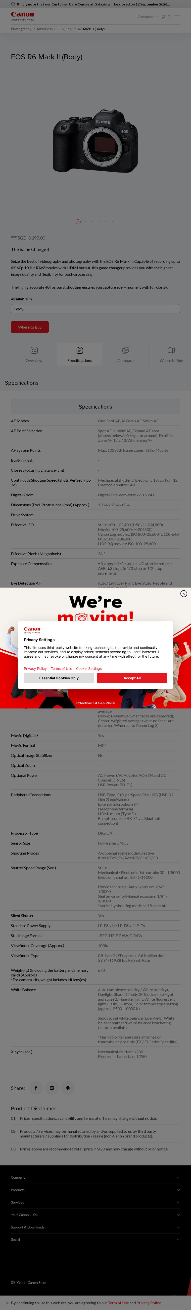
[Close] (183, 593)
